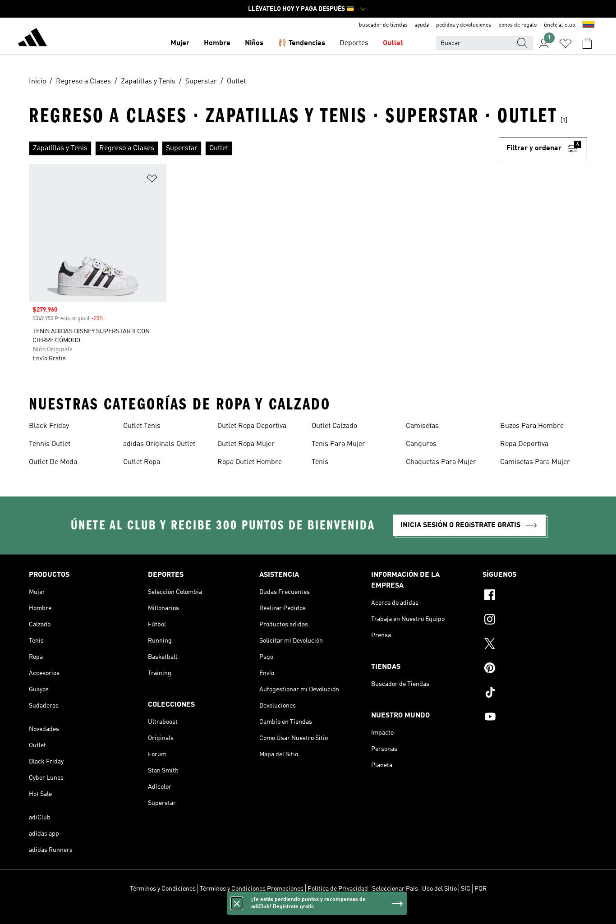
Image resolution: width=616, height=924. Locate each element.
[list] (264, 148)
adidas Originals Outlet (159, 444)
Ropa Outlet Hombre (249, 462)
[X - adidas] (535, 645)
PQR (480, 889)
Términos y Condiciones (163, 889)
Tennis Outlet (49, 444)
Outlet (393, 43)
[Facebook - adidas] (535, 596)
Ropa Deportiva (524, 444)
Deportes (354, 43)
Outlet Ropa (141, 462)
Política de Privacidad (338, 889)
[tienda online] (32, 39)
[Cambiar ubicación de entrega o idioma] (588, 25)
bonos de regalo (517, 25)
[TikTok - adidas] (535, 693)
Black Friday (49, 426)
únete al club (559, 25)
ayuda (422, 25)
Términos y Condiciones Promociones (251, 889)
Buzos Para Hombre (532, 426)
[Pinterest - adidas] (535, 669)
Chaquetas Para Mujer (441, 462)
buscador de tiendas (383, 25)
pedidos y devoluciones (463, 25)
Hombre (217, 43)
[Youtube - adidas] (535, 718)
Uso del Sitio (439, 889)
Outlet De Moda (53, 462)
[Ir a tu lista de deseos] (565, 43)
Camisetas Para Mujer (535, 462)
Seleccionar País (395, 889)
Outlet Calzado (334, 426)
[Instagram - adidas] (535, 620)
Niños (254, 43)
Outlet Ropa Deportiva (251, 426)
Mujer (179, 43)
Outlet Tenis (142, 426)
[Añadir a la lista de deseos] (152, 180)
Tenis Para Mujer (338, 444)
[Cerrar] (236, 903)
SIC (465, 889)
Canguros (421, 444)
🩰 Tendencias (301, 43)
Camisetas (422, 426)
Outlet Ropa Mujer (246, 444)
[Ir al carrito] (587, 43)
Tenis (320, 462)
